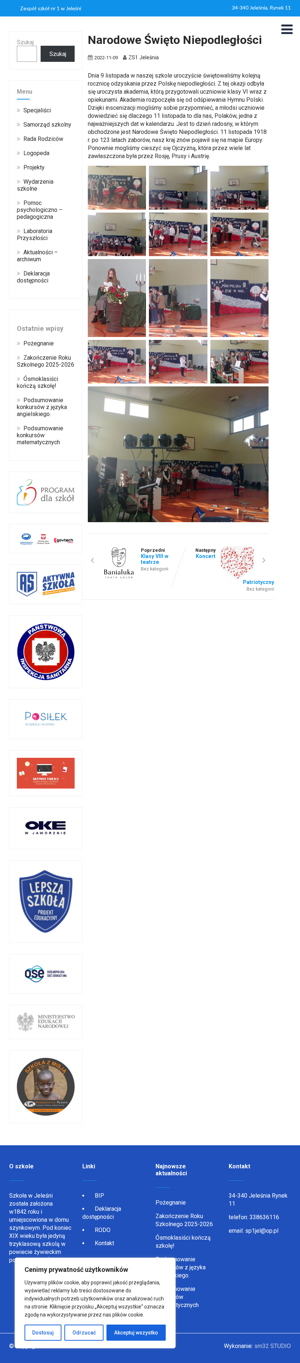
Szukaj (25, 42)
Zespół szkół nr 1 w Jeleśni (50, 8)
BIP (99, 1195)
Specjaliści (37, 110)
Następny (234, 566)
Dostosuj (43, 1333)
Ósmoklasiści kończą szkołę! (37, 382)
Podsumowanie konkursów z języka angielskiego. (42, 407)
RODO (102, 1230)
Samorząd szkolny (47, 124)
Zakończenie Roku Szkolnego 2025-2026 (45, 361)
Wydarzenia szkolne (35, 185)
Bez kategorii (154, 569)
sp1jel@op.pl (261, 1230)
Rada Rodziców (43, 138)
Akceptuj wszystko (136, 1333)
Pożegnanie (38, 343)
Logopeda (36, 153)
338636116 (264, 1217)
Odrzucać (84, 1333)
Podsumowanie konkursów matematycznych (40, 435)
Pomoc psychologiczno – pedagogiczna (40, 209)
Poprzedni (154, 556)
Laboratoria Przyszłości (34, 234)
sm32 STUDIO (272, 1346)
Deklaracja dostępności (33, 277)
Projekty (34, 167)
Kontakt (104, 1243)
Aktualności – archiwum (37, 256)
